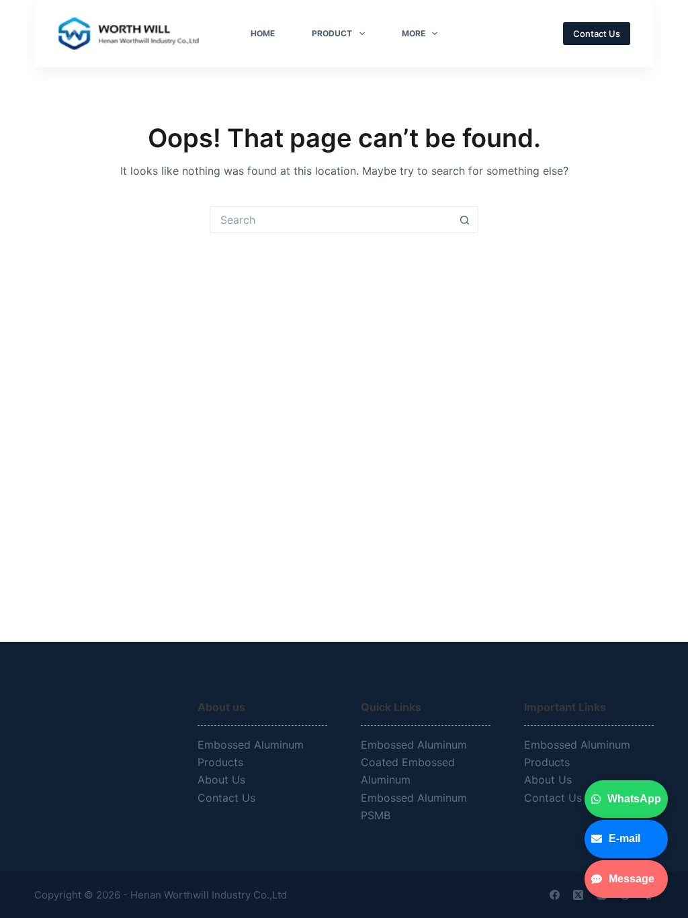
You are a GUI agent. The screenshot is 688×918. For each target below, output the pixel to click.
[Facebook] (555, 895)
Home (263, 33)
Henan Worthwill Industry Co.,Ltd (210, 894)
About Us (221, 779)
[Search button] (465, 219)
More (413, 33)
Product (332, 33)
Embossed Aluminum (415, 744)
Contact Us (596, 33)
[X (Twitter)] (578, 895)
